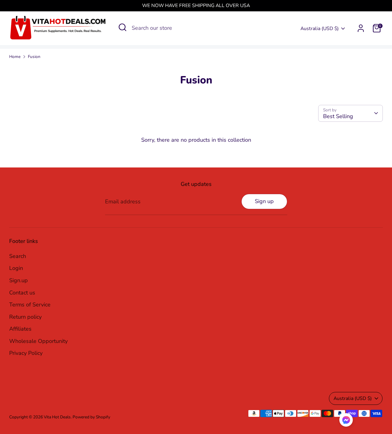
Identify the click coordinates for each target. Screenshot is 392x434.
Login (16, 268)
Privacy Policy (26, 353)
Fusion (34, 57)
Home (15, 57)
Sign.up (18, 280)
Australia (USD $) (319, 28)
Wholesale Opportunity (38, 341)
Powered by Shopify (91, 417)
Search (17, 256)
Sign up (264, 201)
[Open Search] (122, 27)
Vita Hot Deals (57, 417)
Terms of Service (30, 304)
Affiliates (20, 328)
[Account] (361, 28)
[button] (346, 421)
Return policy (25, 317)
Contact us (22, 292)
